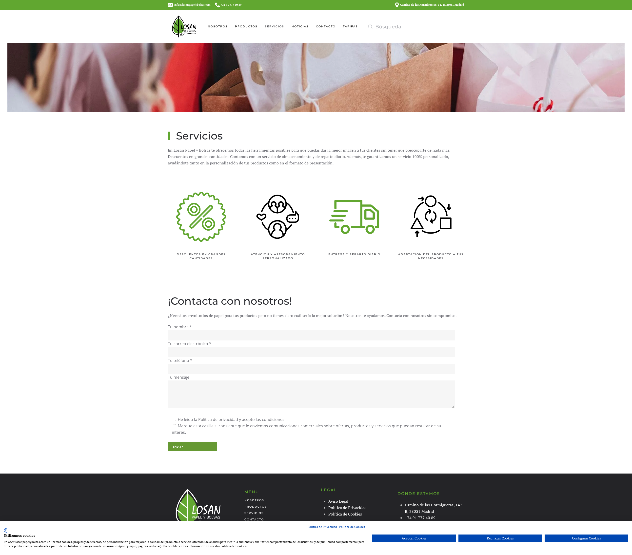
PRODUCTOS (246, 26)
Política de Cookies (345, 514)
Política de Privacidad (347, 507)
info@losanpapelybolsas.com (192, 4)
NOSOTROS (218, 26)
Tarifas (350, 26)
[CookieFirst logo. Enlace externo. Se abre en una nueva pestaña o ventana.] (5, 530)
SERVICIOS (274, 26)
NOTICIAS (300, 26)
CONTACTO (326, 26)
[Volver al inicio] (184, 26)
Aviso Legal (338, 501)
